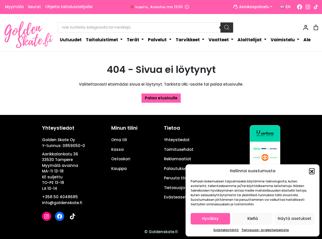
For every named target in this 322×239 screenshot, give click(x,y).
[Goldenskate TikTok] (316, 7)
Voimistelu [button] (283, 40)
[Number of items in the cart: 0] (316, 27)
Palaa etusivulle (161, 98)
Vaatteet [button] (219, 40)
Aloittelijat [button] (250, 40)
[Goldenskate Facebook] (300, 7)
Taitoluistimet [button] (102, 40)
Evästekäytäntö (226, 230)
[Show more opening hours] (187, 6)
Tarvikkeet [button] (188, 40)
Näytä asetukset (294, 218)
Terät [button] (133, 40)
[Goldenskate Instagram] (308, 7)
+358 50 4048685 (60, 197)
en (287, 6)
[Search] (226, 27)
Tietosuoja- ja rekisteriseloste (265, 230)
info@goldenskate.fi (62, 202)
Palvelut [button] (158, 40)
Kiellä (252, 218)
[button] (311, 171)
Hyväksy (210, 218)
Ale (307, 40)
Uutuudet (71, 40)
